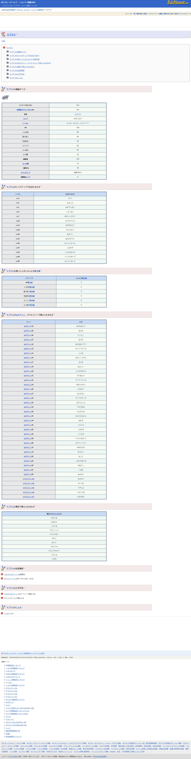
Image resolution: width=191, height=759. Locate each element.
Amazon (113, 751)
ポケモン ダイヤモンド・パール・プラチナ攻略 (104, 743)
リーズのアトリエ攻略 (89, 746)
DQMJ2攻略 (157, 746)
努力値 (37, 271)
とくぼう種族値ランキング (15, 685)
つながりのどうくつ (11, 574)
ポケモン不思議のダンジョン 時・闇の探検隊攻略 (139, 743)
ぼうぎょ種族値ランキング (15, 699)
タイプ (25, 119)
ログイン (187, 14)
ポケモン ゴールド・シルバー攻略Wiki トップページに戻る (24, 653)
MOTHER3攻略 (88, 749)
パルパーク (10, 719)
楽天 (118, 751)
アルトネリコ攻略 (26, 746)
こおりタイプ (10, 671)
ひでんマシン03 (28, 479)
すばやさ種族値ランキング (15, 674)
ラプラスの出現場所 (17, 70)
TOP (3, 41)
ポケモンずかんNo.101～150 (16, 722)
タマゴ (23, 172)
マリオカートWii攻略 (102, 749)
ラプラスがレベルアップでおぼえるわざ (24, 55)
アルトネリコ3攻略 (55, 746)
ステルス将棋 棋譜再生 (82, 751)
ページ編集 (158, 14)
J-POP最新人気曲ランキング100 (133, 751)
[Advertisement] (95, 21)
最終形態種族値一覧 (13, 731)
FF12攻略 (64, 749)
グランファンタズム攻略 (72, 746)
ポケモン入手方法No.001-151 (16, 725)
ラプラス (11, 34)
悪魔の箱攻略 (163, 749)
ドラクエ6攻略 (19, 749)
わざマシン (20, 315)
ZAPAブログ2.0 (51, 751)
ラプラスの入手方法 (17, 74)
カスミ (8, 705)
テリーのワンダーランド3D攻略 (173, 746)
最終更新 (139, 14)
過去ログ (178, 14)
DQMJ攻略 (147, 746)
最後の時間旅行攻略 (177, 749)
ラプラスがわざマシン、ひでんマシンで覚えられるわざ (30, 63)
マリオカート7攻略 (117, 749)
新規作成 (166, 14)
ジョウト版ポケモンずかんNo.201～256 (20, 708)
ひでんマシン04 (28, 483)
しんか (18, 607)
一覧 (133, 14)
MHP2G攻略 (130, 749)
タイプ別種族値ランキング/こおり (18, 711)
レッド (8, 728)
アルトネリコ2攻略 (40, 746)
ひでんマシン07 (28, 497)
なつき (24, 163)
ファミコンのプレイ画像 (99, 751)
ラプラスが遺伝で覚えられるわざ (22, 67)
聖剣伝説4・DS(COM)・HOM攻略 (130, 746)
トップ (129, 14)
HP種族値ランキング (13, 665)
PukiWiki (14, 756)
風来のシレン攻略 (75, 749)
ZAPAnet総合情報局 (8, 10)
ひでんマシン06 (28, 492)
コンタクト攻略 (23, 751)
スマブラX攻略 (104, 746)
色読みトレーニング (65, 751)
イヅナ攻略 (13, 751)
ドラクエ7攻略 (31, 749)
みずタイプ (10, 702)
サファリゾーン (10, 579)
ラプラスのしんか (16, 78)
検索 (145, 14)
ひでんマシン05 (28, 488)
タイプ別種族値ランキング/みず (17, 714)
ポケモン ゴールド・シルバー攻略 (13, 743)
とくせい (25, 123)
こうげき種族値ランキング (15, 668)
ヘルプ (150, 14)
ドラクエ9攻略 (54, 749)
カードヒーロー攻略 (38, 751)
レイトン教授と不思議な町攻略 (147, 749)
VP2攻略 (114, 746)
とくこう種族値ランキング (15, 680)
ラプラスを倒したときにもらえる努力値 (24, 59)
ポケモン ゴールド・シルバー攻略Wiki (18, 2)
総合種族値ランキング (13, 736)
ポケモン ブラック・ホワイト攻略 (38, 743)
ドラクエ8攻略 (42, 749)
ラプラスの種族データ (18, 52)
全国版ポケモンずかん (24, 110)
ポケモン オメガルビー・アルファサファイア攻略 (69, 743)
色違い (8, 734)
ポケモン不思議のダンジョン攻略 (169, 743)
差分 (172, 14)
